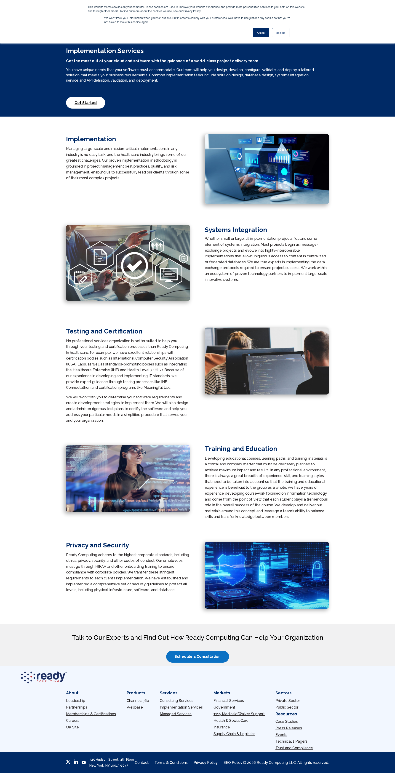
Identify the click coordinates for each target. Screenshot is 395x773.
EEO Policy (233, 762)
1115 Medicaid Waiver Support (239, 714)
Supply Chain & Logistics (234, 734)
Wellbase (135, 707)
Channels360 (138, 700)
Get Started (86, 103)
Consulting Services (176, 700)
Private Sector (287, 700)
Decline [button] (281, 33)
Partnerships (76, 707)
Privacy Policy (206, 762)
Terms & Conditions (171, 762)
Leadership (75, 700)
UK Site (72, 727)
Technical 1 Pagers (291, 741)
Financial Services (229, 700)
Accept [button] (261, 33)
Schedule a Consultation (198, 656)
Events (281, 735)
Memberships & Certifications (91, 714)
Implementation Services (181, 707)
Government (224, 707)
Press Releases (288, 728)
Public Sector (286, 707)
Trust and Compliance (294, 748)
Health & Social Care (231, 720)
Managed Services (176, 714)
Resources (286, 714)
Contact (142, 762)
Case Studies (286, 721)
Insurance (222, 727)
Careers (72, 720)
